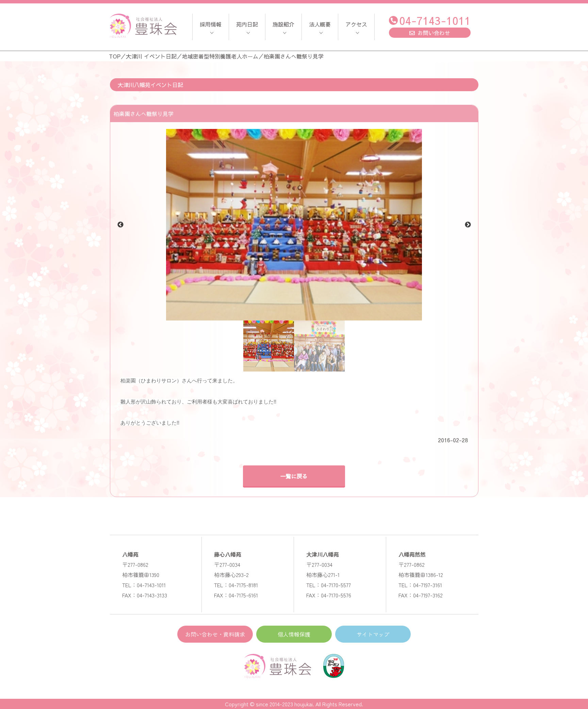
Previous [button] (120, 224)
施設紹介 (283, 24)
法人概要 (320, 24)
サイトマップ (373, 634)
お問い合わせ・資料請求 (215, 634)
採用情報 (211, 24)
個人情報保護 (294, 634)
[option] (294, 224)
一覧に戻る (294, 476)
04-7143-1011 (435, 20)
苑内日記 (247, 24)
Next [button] (467, 224)
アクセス (356, 24)
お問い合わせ (434, 32)
